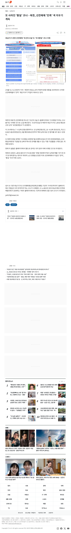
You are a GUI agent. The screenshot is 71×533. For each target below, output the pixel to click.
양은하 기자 (11, 25)
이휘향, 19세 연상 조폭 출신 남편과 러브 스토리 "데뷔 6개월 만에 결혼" (18, 403)
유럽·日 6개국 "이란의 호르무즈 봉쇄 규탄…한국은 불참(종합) (46, 217)
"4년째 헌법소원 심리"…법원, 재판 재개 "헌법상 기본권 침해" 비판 (26, 277)
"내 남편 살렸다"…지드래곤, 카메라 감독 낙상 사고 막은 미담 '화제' (18, 418)
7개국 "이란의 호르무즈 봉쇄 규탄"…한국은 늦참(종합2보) (16, 217)
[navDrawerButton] (64, 2)
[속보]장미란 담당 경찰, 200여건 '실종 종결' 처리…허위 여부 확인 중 (48, 410)
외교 (26, 490)
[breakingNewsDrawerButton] (61, 2)
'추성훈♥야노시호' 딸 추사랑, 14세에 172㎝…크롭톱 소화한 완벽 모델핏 (18, 395)
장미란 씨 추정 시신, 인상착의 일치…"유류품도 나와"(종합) (18, 410)
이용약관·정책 (42, 513)
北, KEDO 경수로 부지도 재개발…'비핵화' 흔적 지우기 (23, 272)
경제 (44, 486)
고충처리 (50, 513)
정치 (9, 486)
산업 (9, 495)
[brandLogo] (8, 1)
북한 (6, 11)
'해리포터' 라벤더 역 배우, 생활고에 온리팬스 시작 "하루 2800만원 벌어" (18, 387)
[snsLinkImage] (58, 528)
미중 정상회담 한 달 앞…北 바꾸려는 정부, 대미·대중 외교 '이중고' (26, 279)
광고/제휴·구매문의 (30, 513)
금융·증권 (62, 490)
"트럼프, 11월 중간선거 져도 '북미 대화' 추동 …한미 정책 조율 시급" (27, 274)
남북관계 (13, 204)
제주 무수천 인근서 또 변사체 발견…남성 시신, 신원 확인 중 (48, 403)
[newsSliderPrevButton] (60, 381)
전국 (9, 490)
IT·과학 (44, 495)
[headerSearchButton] (58, 2)
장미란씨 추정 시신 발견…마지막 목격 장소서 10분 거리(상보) (48, 418)
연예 (6, 428)
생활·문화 (9, 499)
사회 (26, 486)
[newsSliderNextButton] (64, 381)
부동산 (27, 495)
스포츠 (7, 457)
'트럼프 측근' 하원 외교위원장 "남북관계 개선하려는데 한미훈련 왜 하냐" (28, 269)
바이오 (62, 495)
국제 (62, 486)
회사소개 (20, 513)
